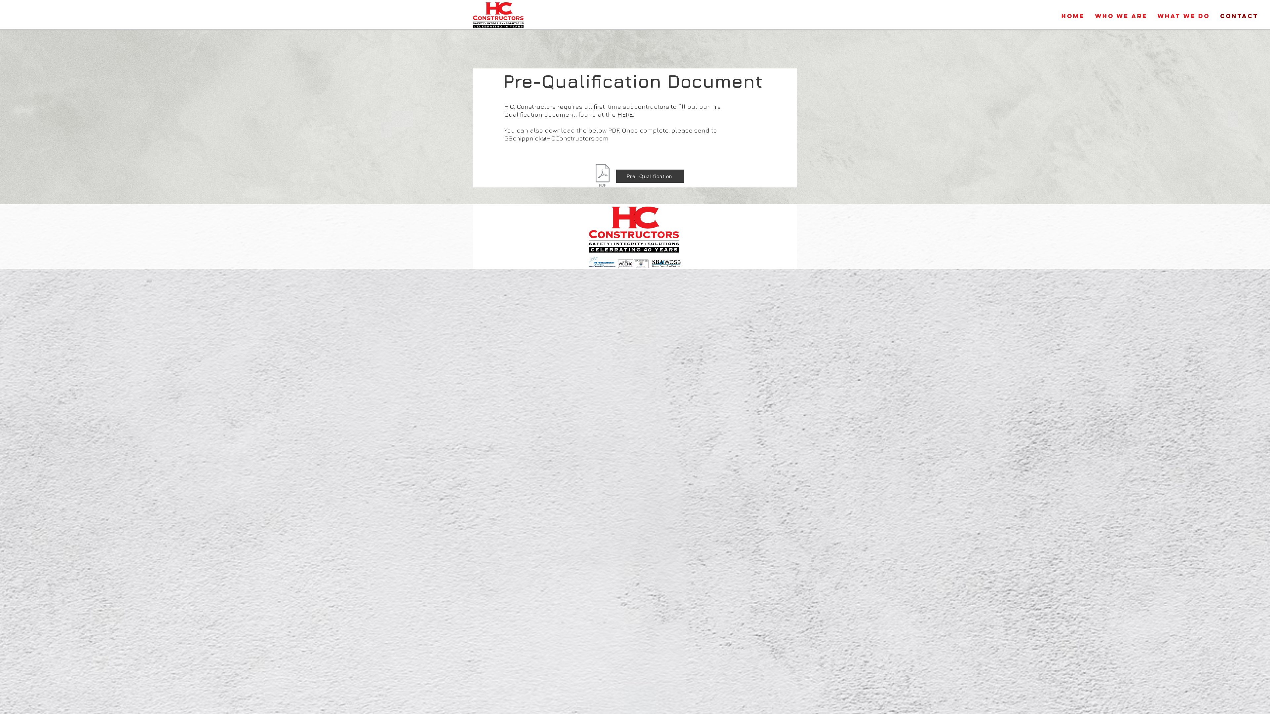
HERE (625, 114)
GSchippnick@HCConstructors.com (556, 138)
